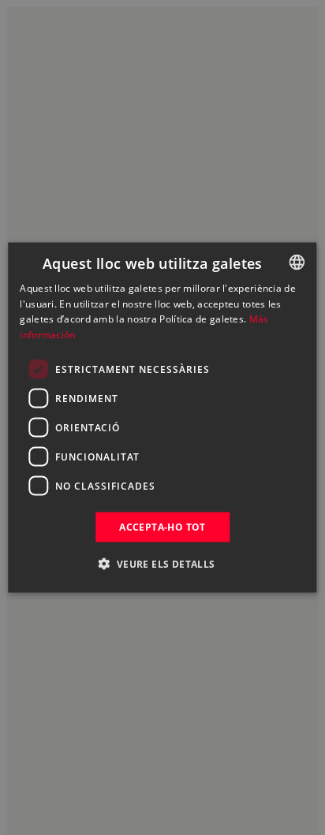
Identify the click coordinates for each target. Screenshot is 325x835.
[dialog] (162, 417)
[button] (162, 563)
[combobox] (297, 262)
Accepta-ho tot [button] (162, 527)
